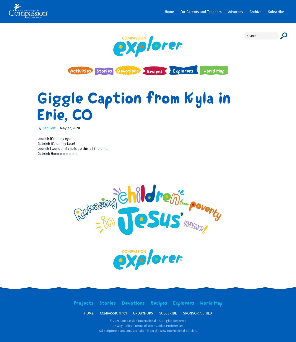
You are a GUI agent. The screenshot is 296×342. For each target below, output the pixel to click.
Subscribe (168, 313)
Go (283, 35)
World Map (211, 303)
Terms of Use (144, 326)
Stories (108, 303)
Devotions (133, 303)
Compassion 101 (113, 313)
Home (89, 313)
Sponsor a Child (197, 313)
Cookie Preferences (169, 326)
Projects (83, 303)
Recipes (159, 303)
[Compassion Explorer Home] (148, 46)
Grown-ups (143, 313)
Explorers (183, 303)
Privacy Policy (122, 326)
